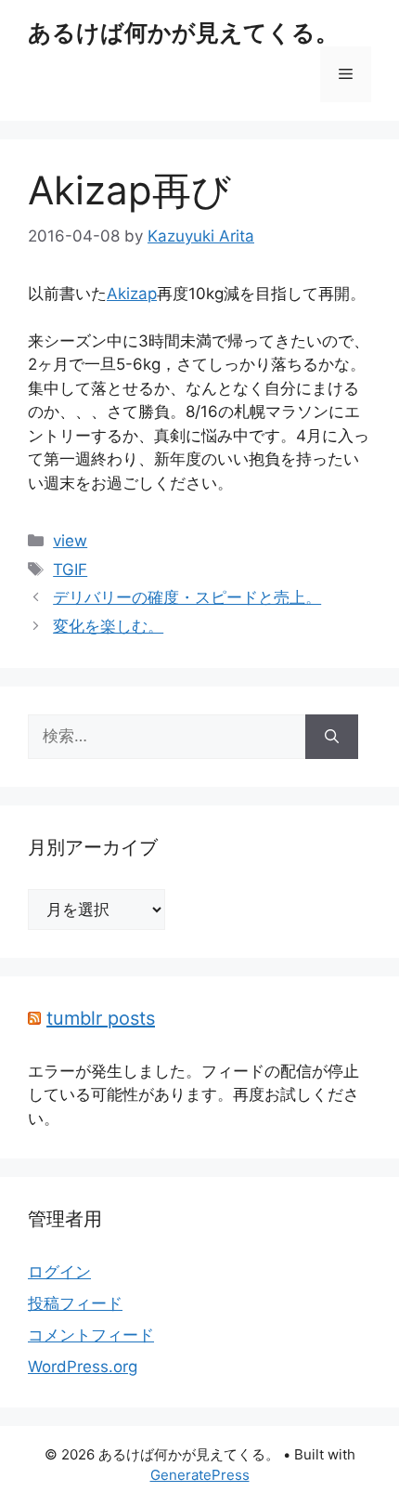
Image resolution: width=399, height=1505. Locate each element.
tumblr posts (100, 1018)
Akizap (132, 293)
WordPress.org (82, 1366)
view (70, 540)
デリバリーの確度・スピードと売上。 (187, 597)
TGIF (70, 569)
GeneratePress (200, 1475)
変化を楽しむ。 (108, 626)
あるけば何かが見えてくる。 (183, 32)
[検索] (331, 736)
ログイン (59, 1272)
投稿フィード (75, 1303)
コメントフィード (91, 1335)
